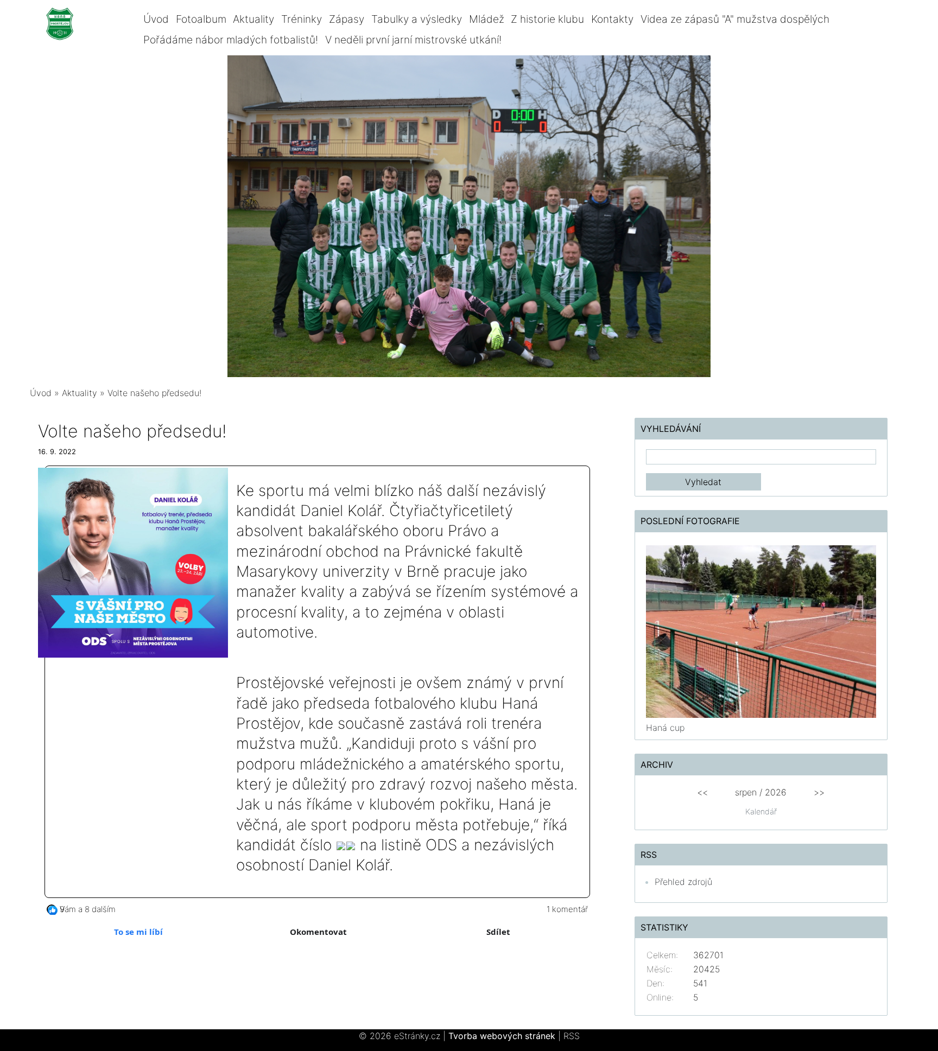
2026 (776, 792)
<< (702, 792)
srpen (746, 792)
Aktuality (253, 19)
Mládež (486, 19)
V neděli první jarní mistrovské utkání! (413, 39)
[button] (51, 909)
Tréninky (301, 19)
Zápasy (346, 19)
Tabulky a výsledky (416, 19)
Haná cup (665, 727)
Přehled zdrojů (683, 881)
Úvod (156, 19)
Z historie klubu (547, 19)
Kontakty (612, 19)
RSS (571, 1035)
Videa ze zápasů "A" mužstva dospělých (735, 19)
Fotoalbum (201, 19)
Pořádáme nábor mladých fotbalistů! (230, 39)
